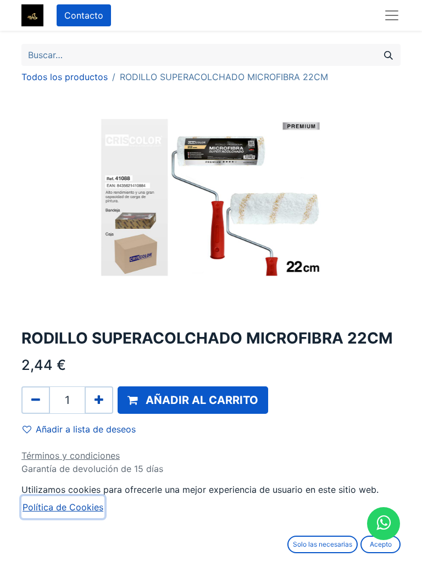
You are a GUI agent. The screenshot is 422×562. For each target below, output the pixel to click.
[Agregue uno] (99, 400)
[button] (193, 400)
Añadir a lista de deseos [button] (86, 429)
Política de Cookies (63, 507)
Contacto (83, 15)
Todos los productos (64, 76)
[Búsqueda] (388, 55)
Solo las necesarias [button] (322, 544)
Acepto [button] (381, 544)
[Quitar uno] (35, 400)
